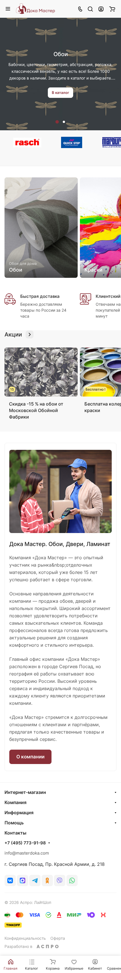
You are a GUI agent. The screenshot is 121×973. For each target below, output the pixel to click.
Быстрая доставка (40, 296)
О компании (30, 757)
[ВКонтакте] (10, 880)
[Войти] (101, 9)
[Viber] (59, 880)
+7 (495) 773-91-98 (25, 843)
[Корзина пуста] (112, 9)
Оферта (57, 938)
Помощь (14, 822)
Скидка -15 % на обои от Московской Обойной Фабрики (36, 410)
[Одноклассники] (47, 880)
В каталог (60, 92)
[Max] (22, 880)
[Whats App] (72, 880)
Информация (19, 812)
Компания (15, 802)
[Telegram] (35, 880)
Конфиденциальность (25, 938)
